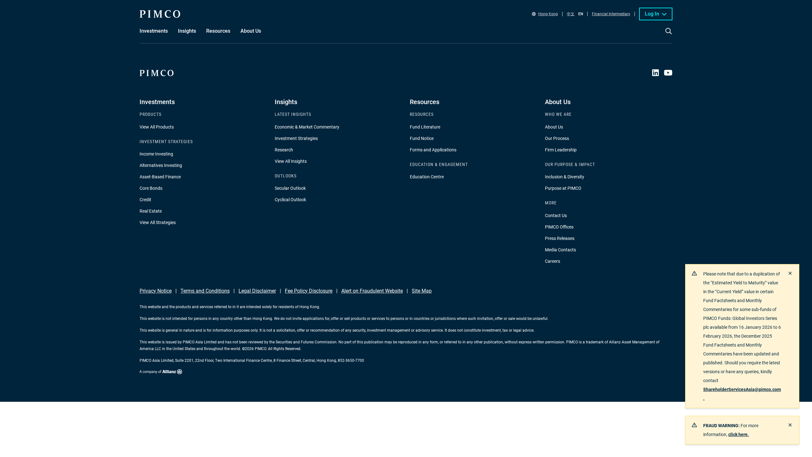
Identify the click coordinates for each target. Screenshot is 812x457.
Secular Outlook (290, 188)
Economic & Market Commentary (307, 126)
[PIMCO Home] (160, 14)
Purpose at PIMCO (563, 188)
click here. (738, 434)
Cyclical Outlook (290, 199)
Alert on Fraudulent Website (372, 291)
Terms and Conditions (205, 291)
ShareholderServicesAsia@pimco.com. (742, 394)
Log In (652, 14)
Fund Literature (425, 126)
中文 (570, 14)
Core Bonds (151, 188)
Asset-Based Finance (160, 176)
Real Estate (151, 211)
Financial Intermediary (611, 14)
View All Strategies (158, 222)
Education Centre (427, 176)
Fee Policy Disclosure (308, 291)
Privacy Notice (156, 291)
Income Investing (156, 153)
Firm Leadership (561, 149)
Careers (552, 261)
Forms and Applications (433, 149)
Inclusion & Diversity (564, 176)
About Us (554, 126)
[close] (790, 273)
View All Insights (291, 161)
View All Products (157, 126)
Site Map (422, 291)
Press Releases (559, 238)
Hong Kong (548, 14)
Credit (145, 199)
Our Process (557, 138)
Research (284, 149)
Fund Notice (422, 138)
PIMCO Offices (559, 226)
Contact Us (556, 215)
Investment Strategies (296, 138)
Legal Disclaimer (257, 291)
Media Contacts (560, 249)
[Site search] (668, 35)
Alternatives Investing (161, 165)
